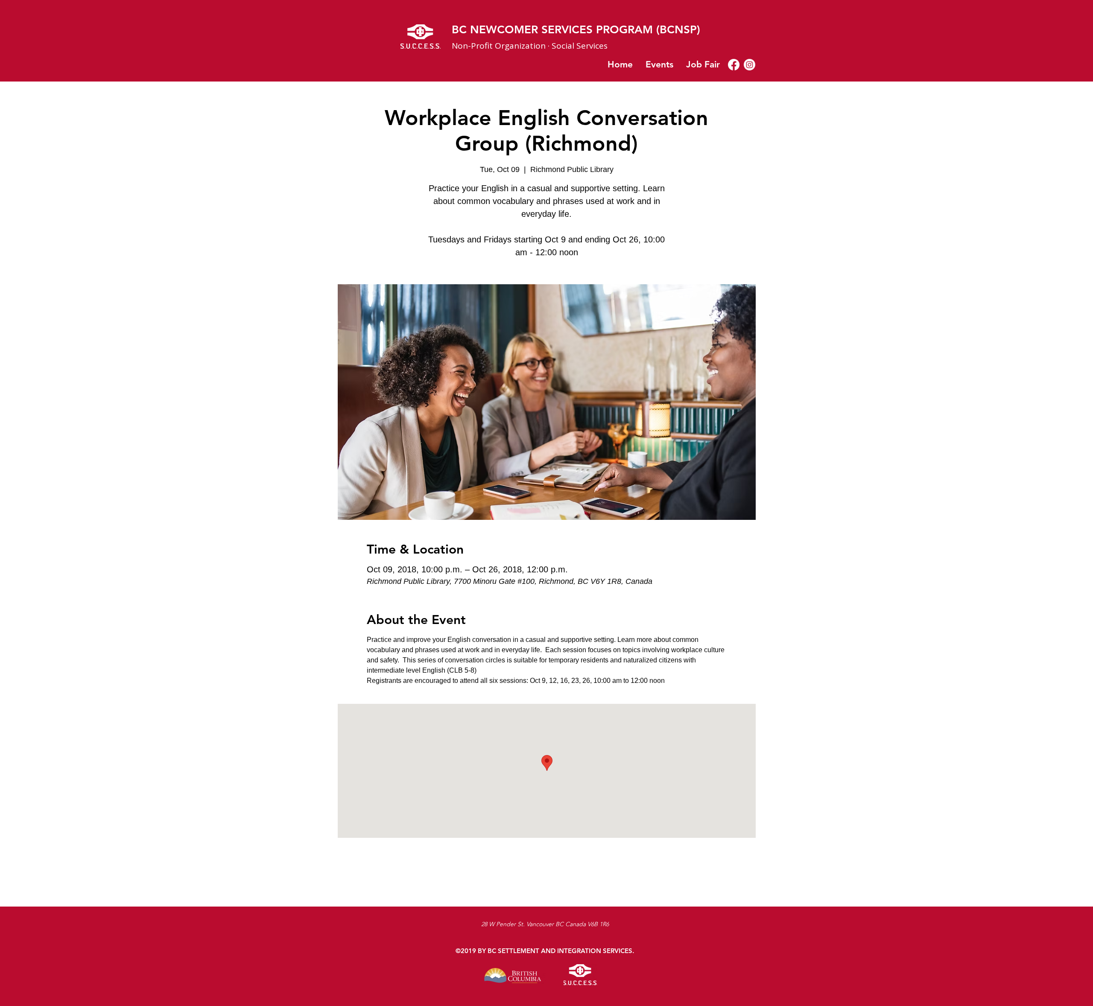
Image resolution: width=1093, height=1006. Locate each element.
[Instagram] (749, 64)
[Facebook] (733, 64)
